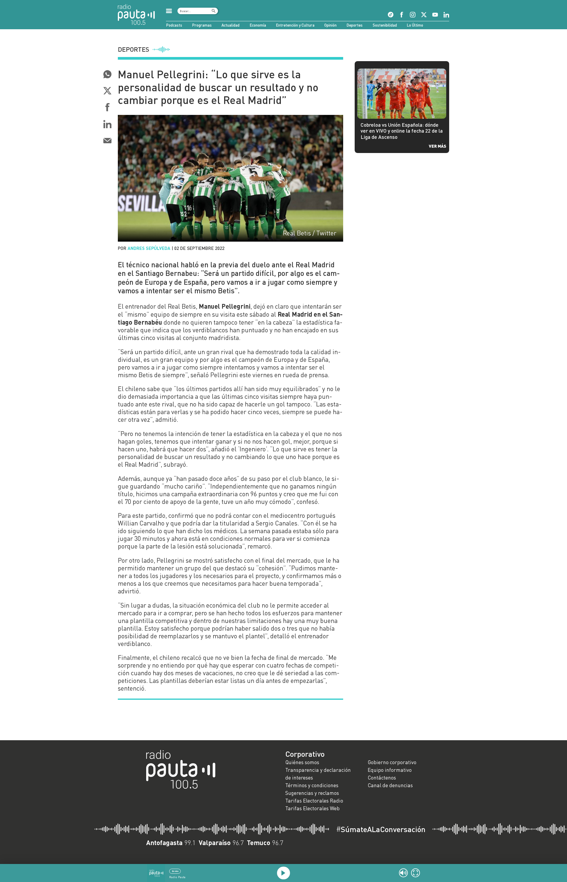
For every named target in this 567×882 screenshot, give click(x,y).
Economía (258, 25)
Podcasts (174, 25)
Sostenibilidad (385, 25)
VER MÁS (437, 146)
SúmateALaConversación (381, 829)
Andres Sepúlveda (149, 248)
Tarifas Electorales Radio (314, 801)
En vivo (175, 871)
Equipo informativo (390, 770)
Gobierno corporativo (392, 762)
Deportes (354, 25)
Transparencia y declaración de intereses (318, 774)
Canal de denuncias (390, 785)
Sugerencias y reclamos (312, 793)
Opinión (330, 25)
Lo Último (415, 25)
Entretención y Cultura (295, 25)
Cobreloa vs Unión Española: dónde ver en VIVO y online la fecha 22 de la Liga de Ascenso (402, 131)
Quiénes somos (302, 762)
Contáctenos (382, 777)
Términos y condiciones (311, 785)
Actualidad (230, 25)
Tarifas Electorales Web (312, 808)
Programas (202, 25)
